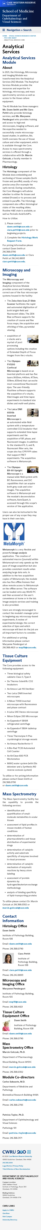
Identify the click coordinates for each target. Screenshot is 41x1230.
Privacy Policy (18, 1166)
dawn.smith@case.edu (18, 226)
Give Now (6, 1213)
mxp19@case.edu (17, 1001)
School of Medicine (18, 11)
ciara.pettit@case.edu (18, 230)
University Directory (10, 1220)
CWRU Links (9, 1206)
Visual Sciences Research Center (22, 36)
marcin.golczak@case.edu (16, 907)
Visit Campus (7, 1217)
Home (5, 36)
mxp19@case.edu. (28, 647)
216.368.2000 (8, 1163)
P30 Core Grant (10, 38)
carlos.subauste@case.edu (22, 1099)
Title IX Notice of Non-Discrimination (16, 1169)
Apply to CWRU (8, 1210)
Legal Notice (7, 1166)
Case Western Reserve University (20, 1156)
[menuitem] (20, 1210)
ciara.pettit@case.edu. (14, 261)
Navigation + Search (16, 30)
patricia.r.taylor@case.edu (22, 1133)
